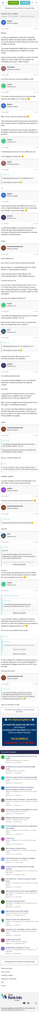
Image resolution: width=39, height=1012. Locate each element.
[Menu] (3, 3)
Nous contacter (5, 972)
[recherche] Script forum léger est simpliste (20, 858)
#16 (37, 542)
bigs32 (7, 941)
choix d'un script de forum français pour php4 (21, 777)
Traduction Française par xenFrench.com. (13, 1010)
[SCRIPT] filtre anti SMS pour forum (18, 948)
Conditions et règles (7, 975)
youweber (8, 779)
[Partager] (34, 29)
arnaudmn (9, 921)
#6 (37, 169)
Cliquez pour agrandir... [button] (20, 564)
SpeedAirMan (9, 903)
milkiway (8, 791)
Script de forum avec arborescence (18, 919)
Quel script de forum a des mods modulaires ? (21, 891)
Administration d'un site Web (20, 760)
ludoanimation (10, 871)
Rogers (5, 16)
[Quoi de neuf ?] (32, 2)
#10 (37, 311)
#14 (37, 496)
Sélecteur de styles (6, 968)
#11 (37, 337)
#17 (37, 590)
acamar (8, 860)
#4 (37, 112)
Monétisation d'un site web (20, 819)
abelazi (8, 840)
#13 (37, 435)
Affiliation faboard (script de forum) (18, 818)
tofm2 (7, 811)
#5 (37, 147)
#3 (37, 92)
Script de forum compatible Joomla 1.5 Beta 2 (21, 929)
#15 (37, 514)
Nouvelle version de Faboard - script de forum (21, 799)
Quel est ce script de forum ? (16, 901)
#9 (37, 254)
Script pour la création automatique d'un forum (22, 810)
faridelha (8, 760)
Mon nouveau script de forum (16, 848)
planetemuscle (10, 893)
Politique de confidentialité (8, 979)
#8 (37, 223)
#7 (37, 201)
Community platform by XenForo (18, 1008)
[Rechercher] (36, 2)
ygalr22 (8, 830)
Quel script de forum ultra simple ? (17, 911)
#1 (37, 29)
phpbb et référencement (27, 16)
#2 (37, 75)
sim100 (8, 850)
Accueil (3, 985)
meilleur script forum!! (13, 939)
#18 (37, 684)
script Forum (10, 838)
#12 (37, 372)
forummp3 (9, 801)
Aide (2, 982)
